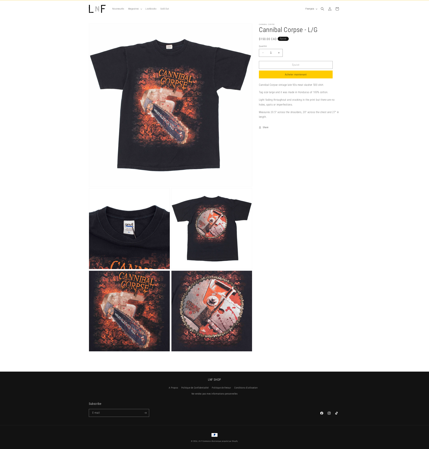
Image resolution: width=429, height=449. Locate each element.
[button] (134, 8)
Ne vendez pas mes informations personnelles (215, 393)
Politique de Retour (221, 388)
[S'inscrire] (145, 413)
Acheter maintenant (296, 74)
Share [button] (265, 127)
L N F (200, 441)
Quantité (263, 46)
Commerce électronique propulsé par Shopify (220, 441)
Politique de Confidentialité (195, 388)
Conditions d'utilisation (246, 388)
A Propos (173, 388)
